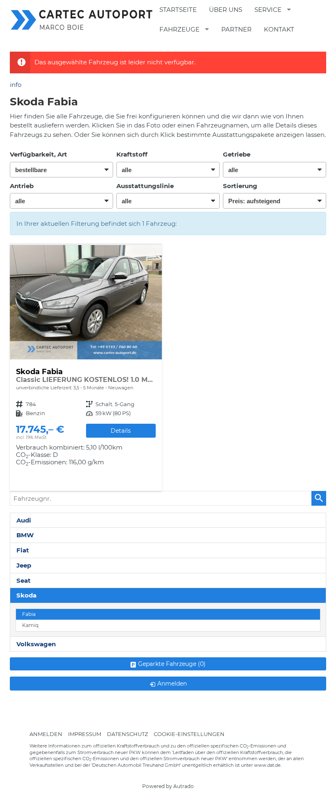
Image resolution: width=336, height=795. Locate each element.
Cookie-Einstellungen (189, 733)
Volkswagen (36, 644)
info (15, 85)
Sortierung (240, 186)
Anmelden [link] (172, 683)
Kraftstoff (132, 154)
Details (121, 430)
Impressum (84, 733)
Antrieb (22, 186)
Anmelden (46, 733)
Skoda (26, 595)
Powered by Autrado (168, 786)
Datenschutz (127, 733)
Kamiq (30, 625)
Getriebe (236, 154)
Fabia (29, 614)
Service (268, 10)
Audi (23, 520)
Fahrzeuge (179, 29)
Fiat (22, 550)
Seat (23, 580)
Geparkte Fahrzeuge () (172, 664)
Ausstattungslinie (145, 186)
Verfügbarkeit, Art (38, 154)
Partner (236, 29)
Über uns (225, 10)
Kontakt (279, 29)
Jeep (23, 565)
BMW (25, 535)
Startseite (178, 10)
